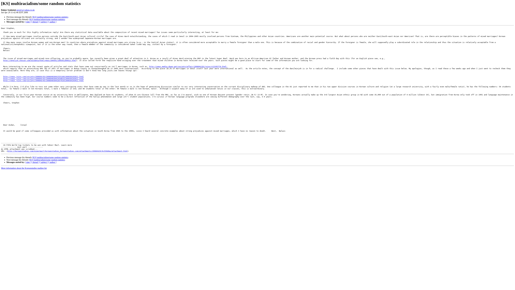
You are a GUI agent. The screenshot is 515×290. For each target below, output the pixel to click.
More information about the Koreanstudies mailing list (24, 168)
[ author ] (52, 22)
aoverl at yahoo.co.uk (25, 10)
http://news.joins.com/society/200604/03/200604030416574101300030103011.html (43, 81)
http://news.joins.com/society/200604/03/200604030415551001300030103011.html (43, 77)
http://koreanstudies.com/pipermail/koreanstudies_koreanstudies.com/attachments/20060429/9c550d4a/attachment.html (68, 151)
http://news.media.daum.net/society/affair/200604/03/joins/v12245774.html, (188, 67)
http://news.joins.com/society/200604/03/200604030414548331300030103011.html (43, 79)
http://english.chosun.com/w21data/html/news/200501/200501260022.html (39, 60)
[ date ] (28, 22)
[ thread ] (35, 22)
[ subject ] (44, 22)
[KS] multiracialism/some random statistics (50, 17)
